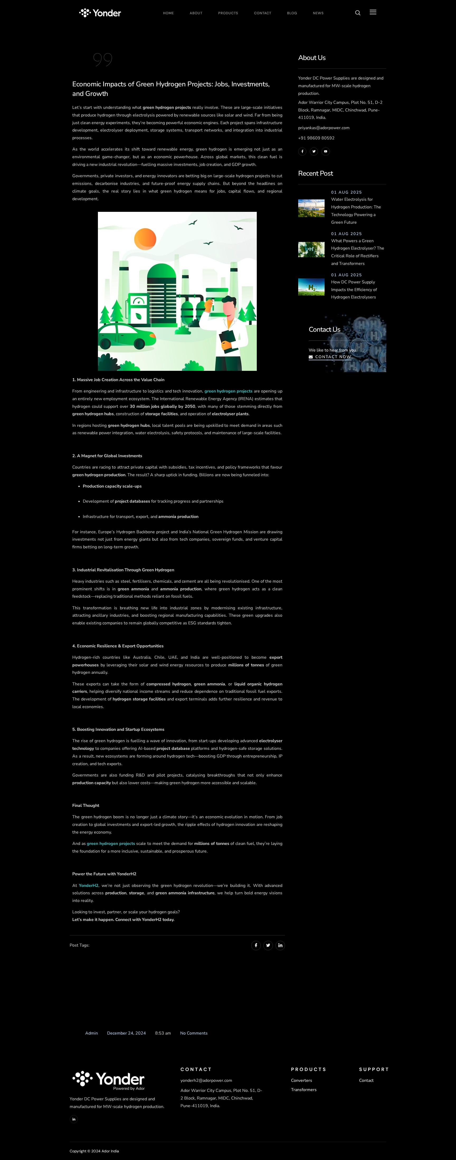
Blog (292, 13)
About (196, 13)
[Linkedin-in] (74, 1119)
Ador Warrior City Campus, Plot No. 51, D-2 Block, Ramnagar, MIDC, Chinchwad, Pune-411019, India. (340, 110)
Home (168, 13)
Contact (262, 13)
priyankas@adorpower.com (324, 128)
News (318, 13)
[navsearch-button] (358, 13)
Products (228, 13)
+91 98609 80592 (316, 138)
